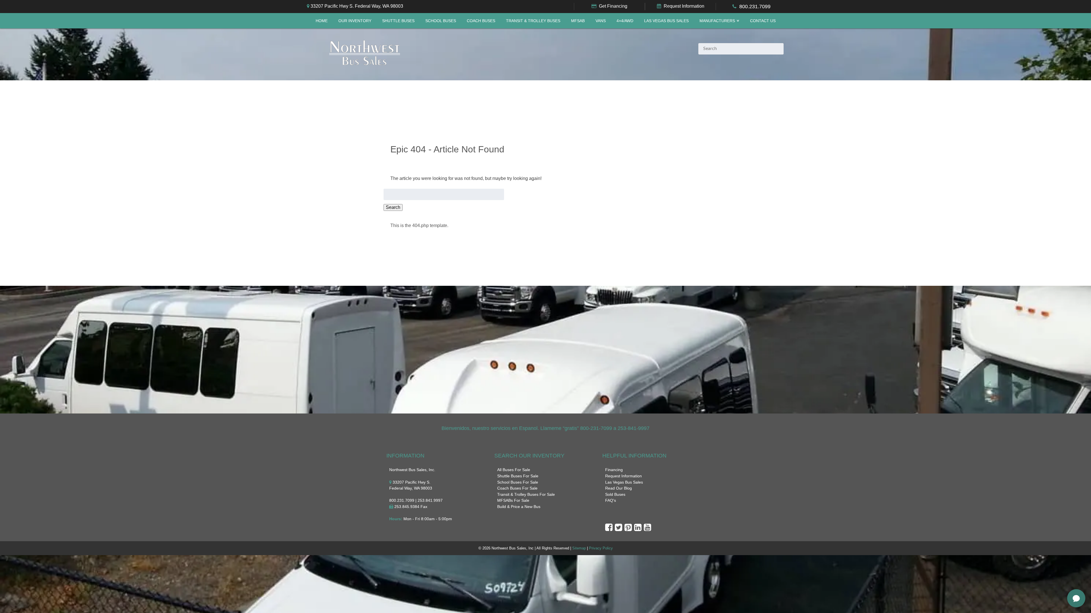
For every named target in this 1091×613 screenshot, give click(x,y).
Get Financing (613, 6)
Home (322, 21)
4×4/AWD (625, 21)
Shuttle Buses (398, 21)
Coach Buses (481, 21)
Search (393, 207)
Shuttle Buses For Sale (517, 476)
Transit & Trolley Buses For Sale (526, 494)
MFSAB (578, 21)
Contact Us (763, 21)
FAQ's (610, 500)
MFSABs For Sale (513, 500)
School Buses (440, 21)
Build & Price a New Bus (518, 506)
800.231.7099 (755, 6)
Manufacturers (717, 21)
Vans (601, 21)
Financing (614, 469)
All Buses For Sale (513, 469)
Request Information (684, 6)
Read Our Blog (618, 488)
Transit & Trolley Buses (533, 21)
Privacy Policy (601, 548)
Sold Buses (615, 494)
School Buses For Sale (517, 482)
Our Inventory (354, 21)
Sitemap (579, 548)
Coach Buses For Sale (517, 488)
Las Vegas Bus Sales (666, 21)
